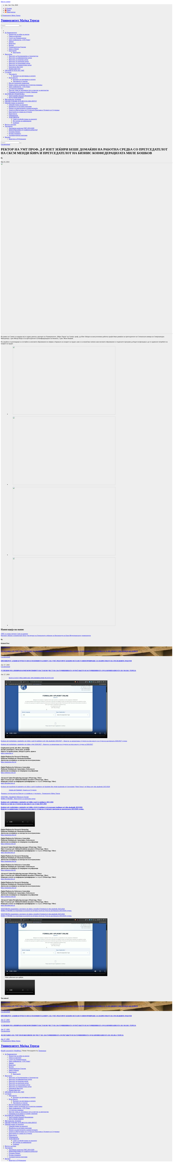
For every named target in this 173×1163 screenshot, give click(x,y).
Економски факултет (16, 67)
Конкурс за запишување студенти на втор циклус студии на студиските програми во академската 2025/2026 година (42, 809)
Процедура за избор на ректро (19, 34)
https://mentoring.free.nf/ (8, 762)
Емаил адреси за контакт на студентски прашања (25, 85)
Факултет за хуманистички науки (20, 65)
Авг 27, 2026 (5, 1020)
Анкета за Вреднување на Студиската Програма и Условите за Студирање (34, 110)
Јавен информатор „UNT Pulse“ (19, 40)
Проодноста (13, 114)
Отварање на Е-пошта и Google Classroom (23, 92)
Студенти (8, 72)
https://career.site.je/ (7, 753)
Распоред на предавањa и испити (24, 76)
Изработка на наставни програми (20, 106)
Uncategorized (5, 144)
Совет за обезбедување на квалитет (25, 119)
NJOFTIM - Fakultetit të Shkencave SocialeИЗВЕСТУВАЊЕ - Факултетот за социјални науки (18, 797)
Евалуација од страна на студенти (20, 112)
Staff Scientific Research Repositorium (21, 96)
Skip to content (5, 2)
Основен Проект (14, 132)
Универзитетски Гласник (17, 47)
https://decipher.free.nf (8, 783)
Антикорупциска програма (18, 135)
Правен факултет (14, 68)
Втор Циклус (13, 78)
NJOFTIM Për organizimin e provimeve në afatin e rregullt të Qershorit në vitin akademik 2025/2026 (33, 909)
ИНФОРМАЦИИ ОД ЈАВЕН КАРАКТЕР (23, 130)
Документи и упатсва (20, 81)
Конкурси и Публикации (17, 139)
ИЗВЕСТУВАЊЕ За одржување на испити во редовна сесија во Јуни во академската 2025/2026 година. (36, 910)
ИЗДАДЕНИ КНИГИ (16, 97)
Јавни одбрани (14, 49)
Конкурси (12, 43)
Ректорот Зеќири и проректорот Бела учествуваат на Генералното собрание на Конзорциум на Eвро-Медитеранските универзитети (46, 635)
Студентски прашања (16, 88)
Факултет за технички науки (18, 59)
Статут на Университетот (17, 38)
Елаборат (16, 123)
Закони (11, 41)
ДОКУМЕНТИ (14, 117)
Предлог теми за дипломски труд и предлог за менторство (29, 90)
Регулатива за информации (22, 121)
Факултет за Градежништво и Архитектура (23, 56)
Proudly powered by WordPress (11, 1051)
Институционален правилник (19, 83)
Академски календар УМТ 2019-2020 (21, 128)
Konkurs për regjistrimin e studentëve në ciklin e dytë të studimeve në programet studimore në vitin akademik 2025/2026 (41, 807)
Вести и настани (10, 124)
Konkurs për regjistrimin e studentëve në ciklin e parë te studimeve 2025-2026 (27, 802)
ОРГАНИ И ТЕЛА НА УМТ (14, 70)
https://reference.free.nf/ (8, 772)
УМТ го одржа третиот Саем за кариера (14, 634)
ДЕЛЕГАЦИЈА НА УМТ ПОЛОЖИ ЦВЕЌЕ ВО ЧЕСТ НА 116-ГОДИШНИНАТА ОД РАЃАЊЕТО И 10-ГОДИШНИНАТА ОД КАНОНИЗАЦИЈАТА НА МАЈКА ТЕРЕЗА (62, 1035)
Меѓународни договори (13, 99)
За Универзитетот (11, 32)
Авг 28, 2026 (5, 1010)
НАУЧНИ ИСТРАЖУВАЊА (15, 94)
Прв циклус (13, 74)
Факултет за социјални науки (19, 61)
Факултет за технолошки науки (19, 63)
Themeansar (42, 1051)
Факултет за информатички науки (20, 58)
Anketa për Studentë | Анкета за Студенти (22, 790)
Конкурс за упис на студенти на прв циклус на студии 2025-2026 (24, 804)
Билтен (11, 45)
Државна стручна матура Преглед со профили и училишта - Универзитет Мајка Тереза (30, 793)
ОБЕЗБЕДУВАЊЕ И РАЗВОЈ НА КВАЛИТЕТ (21, 101)
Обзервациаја (13, 115)
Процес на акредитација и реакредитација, (23, 108)
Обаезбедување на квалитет (14, 103)
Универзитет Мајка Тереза (20, 20)
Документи (9, 126)
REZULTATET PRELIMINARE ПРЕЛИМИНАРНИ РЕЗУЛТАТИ (31, 678)
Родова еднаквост (15, 133)
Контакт (7, 137)
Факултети (8, 54)
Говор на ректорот (15, 36)
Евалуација (13, 50)
